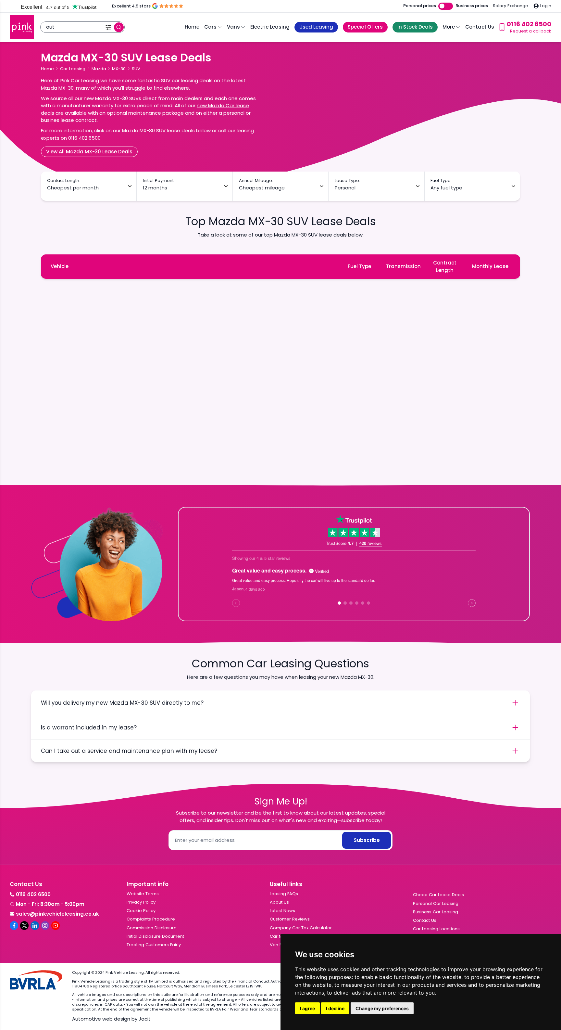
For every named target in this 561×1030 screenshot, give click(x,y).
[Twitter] (24, 925)
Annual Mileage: (256, 181)
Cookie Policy (141, 911)
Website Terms (143, 894)
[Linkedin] (35, 925)
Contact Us (479, 26)
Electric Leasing (270, 26)
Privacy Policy (141, 902)
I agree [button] (307, 1008)
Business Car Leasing (435, 912)
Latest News (282, 911)
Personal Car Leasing (435, 903)
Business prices (471, 6)
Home (192, 26)
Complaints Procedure (151, 919)
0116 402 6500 (33, 894)
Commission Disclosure (152, 928)
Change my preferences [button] (382, 1008)
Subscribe (367, 840)
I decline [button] (335, 1008)
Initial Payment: (159, 181)
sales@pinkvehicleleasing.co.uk (57, 913)
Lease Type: (347, 181)
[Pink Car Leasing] (22, 27)
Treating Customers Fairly (154, 945)
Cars (210, 26)
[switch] (445, 6)
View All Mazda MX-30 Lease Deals (89, 151)
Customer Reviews (290, 919)
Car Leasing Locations (436, 929)
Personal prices (419, 6)
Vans (233, 26)
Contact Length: (63, 181)
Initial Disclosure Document (155, 936)
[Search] (119, 27)
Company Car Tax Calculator (301, 928)
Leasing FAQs (284, 894)
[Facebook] (14, 925)
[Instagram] (45, 925)
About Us (279, 902)
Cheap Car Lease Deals (438, 895)
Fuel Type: (441, 181)
